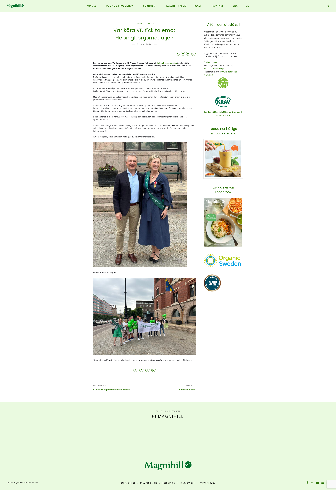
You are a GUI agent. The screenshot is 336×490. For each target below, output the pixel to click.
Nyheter (151, 23)
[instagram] (312, 483)
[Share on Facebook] (178, 54)
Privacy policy (207, 483)
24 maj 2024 (144, 44)
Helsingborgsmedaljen (167, 63)
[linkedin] (322, 483)
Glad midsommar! (186, 389)
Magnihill (139, 23)
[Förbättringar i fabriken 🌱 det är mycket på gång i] (231, 437)
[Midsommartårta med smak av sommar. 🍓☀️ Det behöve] (21, 437)
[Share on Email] (193, 54)
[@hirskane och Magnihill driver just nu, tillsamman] (147, 437)
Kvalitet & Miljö (149, 483)
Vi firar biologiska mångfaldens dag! (111, 389)
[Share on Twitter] (183, 54)
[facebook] (307, 483)
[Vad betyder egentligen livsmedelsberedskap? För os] (63, 437)
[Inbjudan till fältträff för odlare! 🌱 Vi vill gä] (273, 437)
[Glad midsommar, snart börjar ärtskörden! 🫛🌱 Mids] (105, 437)
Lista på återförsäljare (214, 68)
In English (208, 74)
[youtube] (317, 483)
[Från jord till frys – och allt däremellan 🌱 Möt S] (189, 437)
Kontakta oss (187, 483)
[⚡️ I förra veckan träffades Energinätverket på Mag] (315, 437)
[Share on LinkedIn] (188, 54)
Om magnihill (128, 483)
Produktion (168, 483)
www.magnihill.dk (228, 71)
